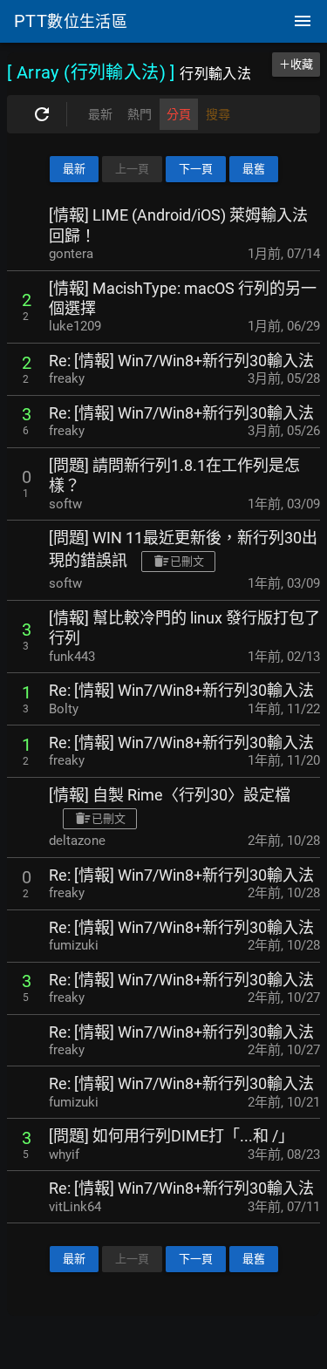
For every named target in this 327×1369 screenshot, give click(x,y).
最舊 (253, 168)
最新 (74, 168)
